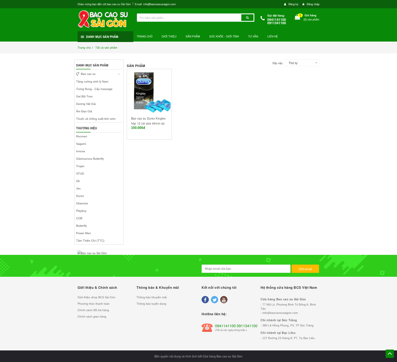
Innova (80, 151)
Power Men (83, 233)
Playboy (81, 210)
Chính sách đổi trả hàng (93, 310)
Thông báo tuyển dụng (151, 303)
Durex (80, 196)
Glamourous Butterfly (90, 158)
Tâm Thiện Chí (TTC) (90, 240)
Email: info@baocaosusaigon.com (155, 4)
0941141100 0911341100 (276, 21)
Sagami (81, 143)
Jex (78, 188)
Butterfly (81, 225)
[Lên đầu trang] (390, 354)
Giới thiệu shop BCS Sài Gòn (96, 297)
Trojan (80, 166)
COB (79, 218)
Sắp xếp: (277, 63)
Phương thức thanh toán (94, 303)
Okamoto (82, 203)
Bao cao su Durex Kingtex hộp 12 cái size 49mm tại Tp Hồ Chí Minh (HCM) (148, 123)
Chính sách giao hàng (92, 316)
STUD (80, 173)
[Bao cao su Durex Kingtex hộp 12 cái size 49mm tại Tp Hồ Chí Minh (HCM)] (149, 91)
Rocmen (81, 136)
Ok (78, 181)
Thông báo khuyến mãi (151, 297)
